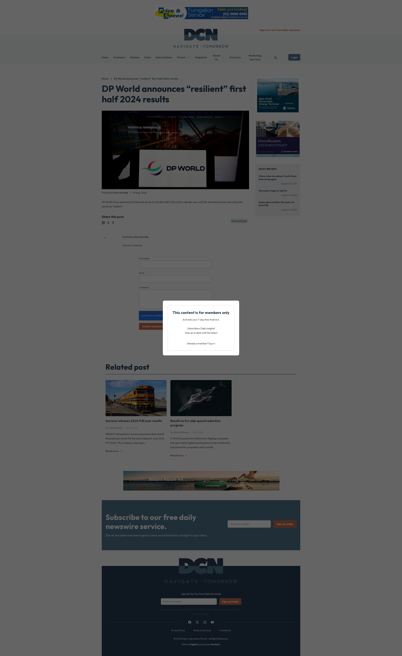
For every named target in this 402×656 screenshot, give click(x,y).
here (216, 319)
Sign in (211, 343)
